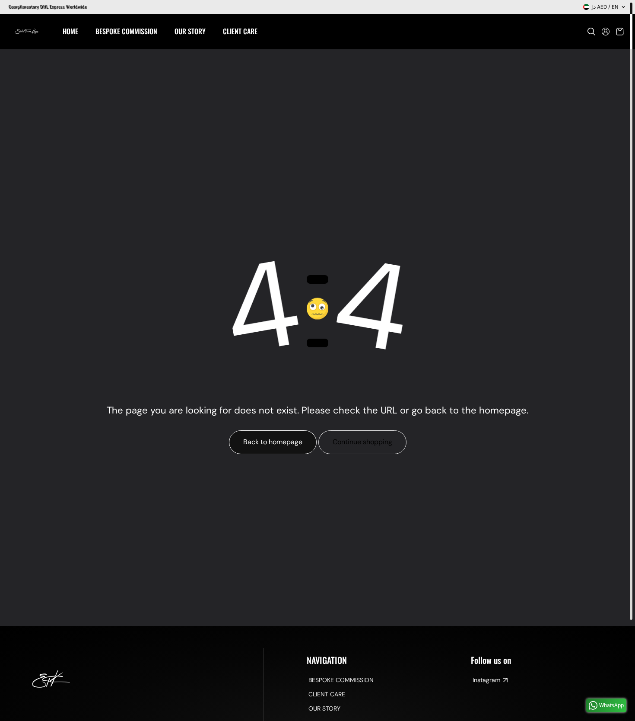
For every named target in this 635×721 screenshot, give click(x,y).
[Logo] (27, 31)
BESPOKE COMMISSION (341, 680)
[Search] (591, 31)
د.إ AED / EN (604, 6)
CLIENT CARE (326, 694)
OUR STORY (324, 708)
